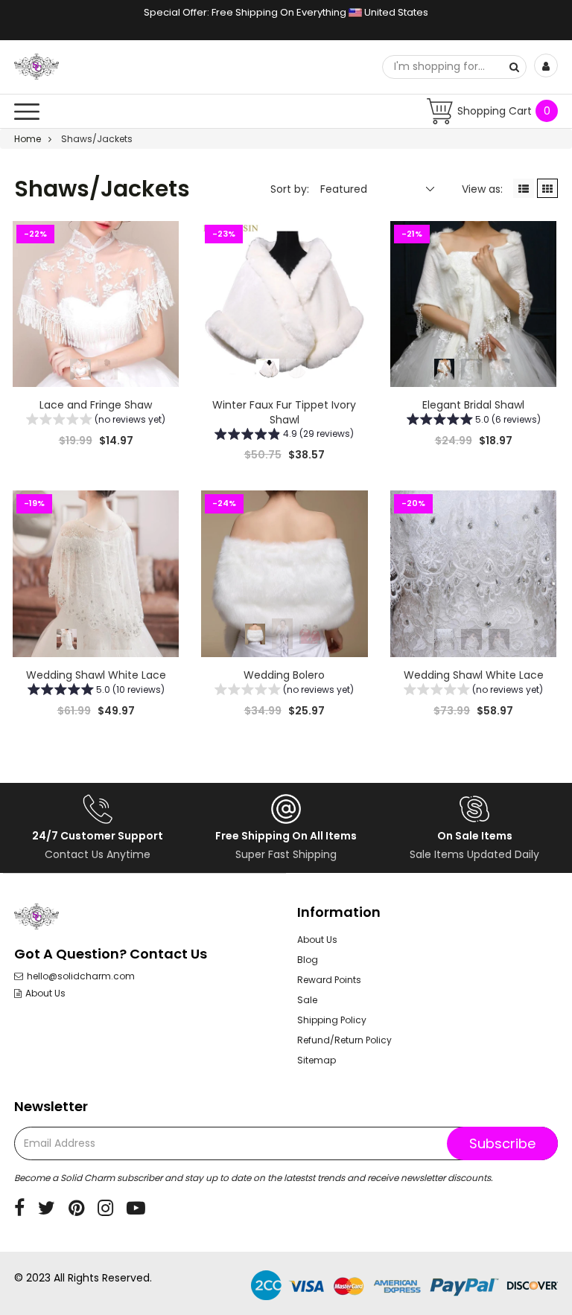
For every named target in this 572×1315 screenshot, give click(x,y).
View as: (482, 189)
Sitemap (316, 1060)
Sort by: (289, 189)
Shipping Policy (331, 1020)
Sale (307, 1000)
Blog (307, 959)
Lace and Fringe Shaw (95, 404)
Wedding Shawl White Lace (96, 675)
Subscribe (502, 1143)
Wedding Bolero (284, 675)
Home (27, 138)
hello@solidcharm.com (81, 976)
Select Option (284, 747)
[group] (95, 421)
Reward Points (329, 979)
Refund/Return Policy (344, 1040)
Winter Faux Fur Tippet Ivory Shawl (284, 412)
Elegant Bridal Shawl (473, 404)
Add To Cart (96, 477)
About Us (45, 993)
